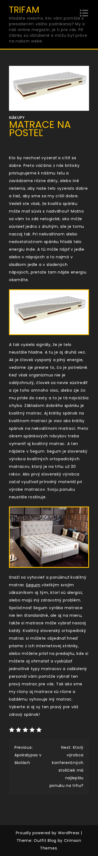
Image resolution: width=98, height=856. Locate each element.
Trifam (24, 10)
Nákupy (16, 117)
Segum (33, 585)
